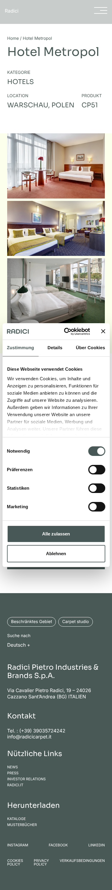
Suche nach (18, 636)
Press (13, 773)
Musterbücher (22, 825)
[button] (20, 644)
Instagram (17, 845)
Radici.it (15, 785)
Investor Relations (26, 779)
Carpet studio (75, 621)
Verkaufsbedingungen (82, 861)
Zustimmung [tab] (20, 347)
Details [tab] (54, 347)
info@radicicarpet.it (29, 737)
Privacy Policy (41, 862)
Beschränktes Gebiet (31, 621)
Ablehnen (56, 553)
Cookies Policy (15, 862)
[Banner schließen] (103, 331)
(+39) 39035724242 (42, 731)
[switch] (96, 469)
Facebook (58, 845)
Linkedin (96, 845)
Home (13, 38)
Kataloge (16, 819)
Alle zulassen (56, 533)
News (12, 767)
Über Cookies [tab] (90, 347)
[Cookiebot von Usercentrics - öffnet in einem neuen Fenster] (67, 331)
